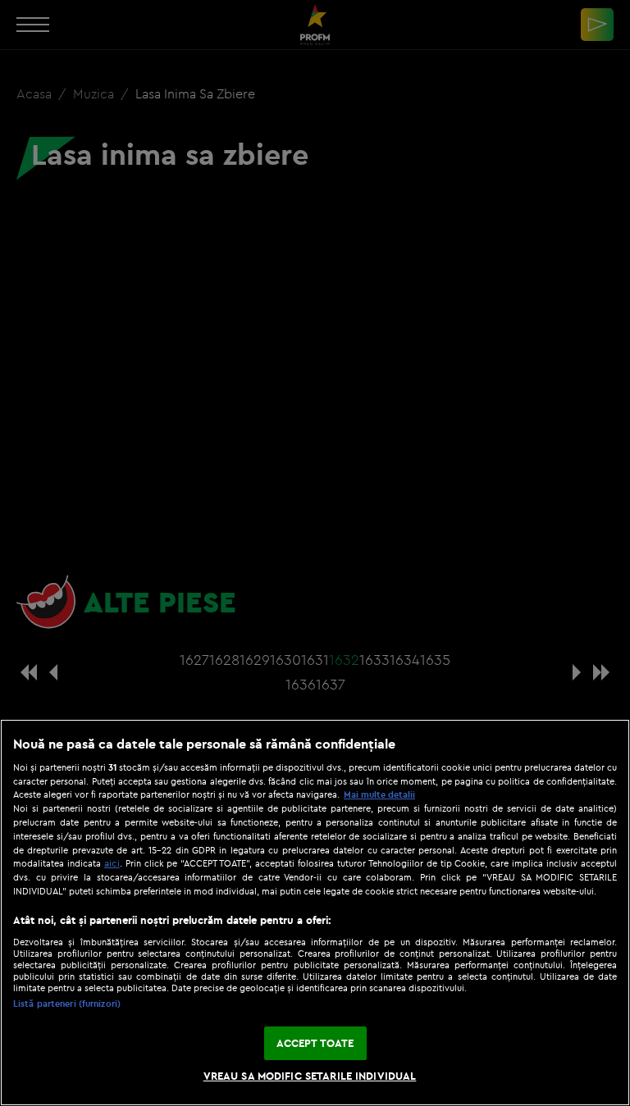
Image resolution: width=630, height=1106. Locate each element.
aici (112, 863)
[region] (315, 912)
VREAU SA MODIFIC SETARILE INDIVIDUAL (310, 1075)
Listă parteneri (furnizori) (67, 1003)
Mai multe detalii (379, 794)
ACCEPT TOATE (315, 1042)
